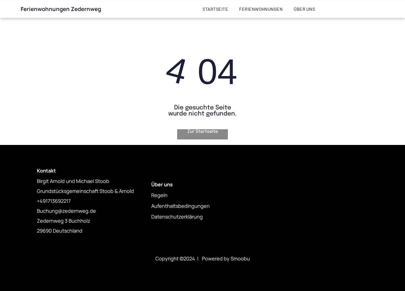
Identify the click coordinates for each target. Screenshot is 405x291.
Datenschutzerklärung (177, 216)
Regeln (159, 195)
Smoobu (240, 258)
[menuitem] (215, 9)
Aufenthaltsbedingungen (180, 206)
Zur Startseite (202, 131)
